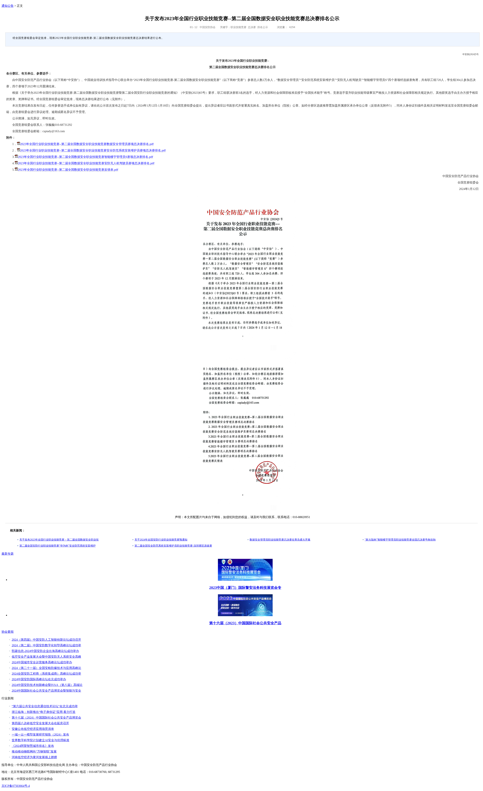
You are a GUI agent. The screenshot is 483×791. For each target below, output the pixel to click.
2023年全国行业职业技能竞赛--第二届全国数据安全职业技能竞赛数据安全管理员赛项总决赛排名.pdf (87, 144)
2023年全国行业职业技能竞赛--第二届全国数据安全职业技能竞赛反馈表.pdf (68, 169)
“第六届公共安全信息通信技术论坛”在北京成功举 (45, 706)
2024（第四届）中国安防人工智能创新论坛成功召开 (46, 639)
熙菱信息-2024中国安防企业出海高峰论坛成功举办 (45, 651)
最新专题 (8, 553)
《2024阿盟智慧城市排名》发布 (33, 745)
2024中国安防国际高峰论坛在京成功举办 (39, 679)
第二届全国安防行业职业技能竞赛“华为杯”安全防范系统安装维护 (57, 545)
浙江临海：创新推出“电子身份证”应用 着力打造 (43, 711)
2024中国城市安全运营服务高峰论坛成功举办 (42, 662)
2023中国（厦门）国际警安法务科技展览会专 (245, 588)
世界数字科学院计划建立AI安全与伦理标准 (40, 740)
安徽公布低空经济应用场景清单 (33, 728)
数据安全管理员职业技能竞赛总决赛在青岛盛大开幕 (280, 539)
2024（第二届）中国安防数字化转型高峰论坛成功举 (46, 645)
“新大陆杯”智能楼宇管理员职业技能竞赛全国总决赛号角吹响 (400, 539)
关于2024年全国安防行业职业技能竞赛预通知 (161, 539)
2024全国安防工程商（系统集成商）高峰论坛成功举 (46, 673)
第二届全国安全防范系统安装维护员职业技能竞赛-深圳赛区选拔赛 (173, 545)
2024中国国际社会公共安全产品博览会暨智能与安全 (46, 690)
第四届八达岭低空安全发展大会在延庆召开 (40, 723)
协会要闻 (8, 631)
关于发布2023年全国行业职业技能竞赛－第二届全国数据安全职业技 (59, 539)
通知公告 (8, 5)
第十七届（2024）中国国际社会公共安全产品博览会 (46, 717)
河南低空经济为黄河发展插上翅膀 (34, 757)
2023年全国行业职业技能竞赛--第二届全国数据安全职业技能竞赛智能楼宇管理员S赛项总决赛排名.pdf (85, 156)
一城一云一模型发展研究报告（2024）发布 (40, 734)
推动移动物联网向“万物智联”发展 (34, 751)
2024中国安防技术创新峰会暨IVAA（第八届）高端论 (47, 685)
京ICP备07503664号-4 (16, 785)
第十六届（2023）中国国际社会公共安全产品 (245, 623)
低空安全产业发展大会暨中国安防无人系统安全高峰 (46, 656)
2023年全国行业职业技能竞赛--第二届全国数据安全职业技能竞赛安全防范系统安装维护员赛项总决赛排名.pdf (93, 150)
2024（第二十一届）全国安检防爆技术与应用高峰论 (46, 668)
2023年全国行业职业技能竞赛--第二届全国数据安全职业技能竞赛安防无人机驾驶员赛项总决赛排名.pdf (86, 163)
